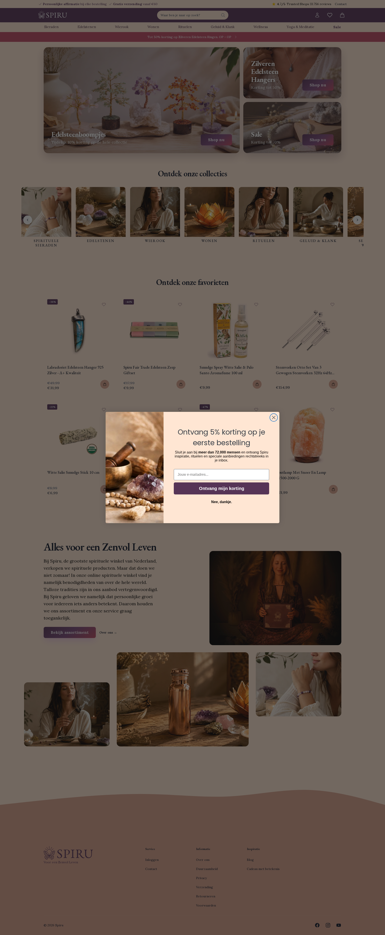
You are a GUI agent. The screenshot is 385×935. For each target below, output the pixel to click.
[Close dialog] (274, 417)
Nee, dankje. (221, 502)
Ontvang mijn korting (221, 488)
